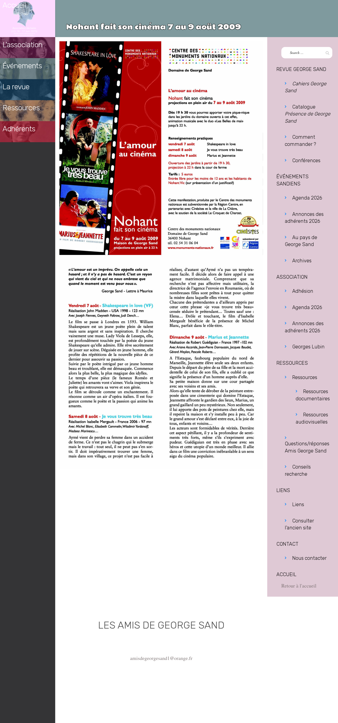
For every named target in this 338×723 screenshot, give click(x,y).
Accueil (14, 5)
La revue (15, 86)
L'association (22, 44)
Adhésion (302, 291)
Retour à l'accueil (298, 585)
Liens (298, 504)
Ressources (21, 107)
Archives (302, 261)
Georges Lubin (308, 347)
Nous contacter (309, 558)
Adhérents (18, 128)
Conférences (306, 160)
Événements (22, 65)
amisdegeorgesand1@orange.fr (161, 658)
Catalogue (307, 114)
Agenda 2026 (307, 198)
